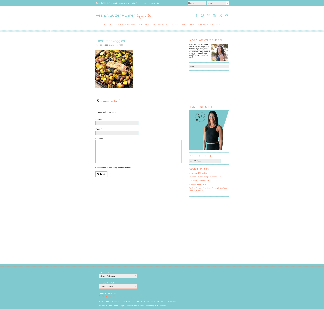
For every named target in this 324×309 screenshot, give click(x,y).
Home (107, 24)
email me (204, 55)
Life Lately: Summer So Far (199, 181)
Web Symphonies (161, 306)
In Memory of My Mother (198, 173)
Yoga (174, 24)
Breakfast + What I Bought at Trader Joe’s (205, 177)
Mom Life (188, 24)
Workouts (160, 24)
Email (98, 129)
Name (98, 119)
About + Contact (209, 24)
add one (115, 101)
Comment (99, 138)
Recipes (144, 24)
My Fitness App (125, 24)
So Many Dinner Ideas (197, 184)
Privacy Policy (139, 306)
